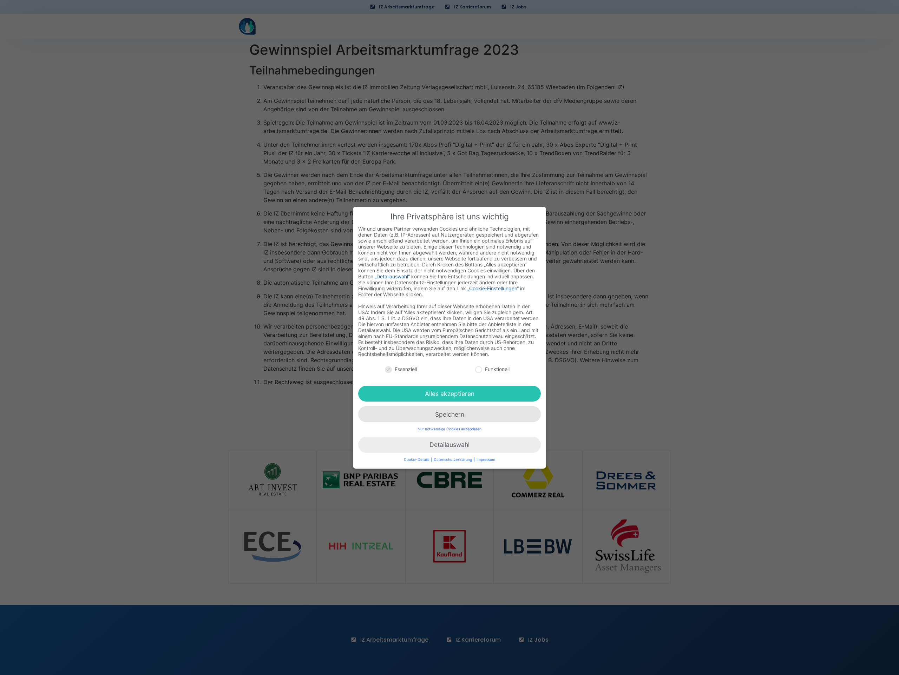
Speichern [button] (449, 414)
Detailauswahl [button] (449, 444)
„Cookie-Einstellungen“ (493, 288)
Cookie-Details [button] (417, 459)
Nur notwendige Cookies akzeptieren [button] (449, 429)
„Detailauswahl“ (392, 276)
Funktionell (497, 369)
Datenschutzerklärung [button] (453, 459)
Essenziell (406, 369)
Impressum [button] (486, 459)
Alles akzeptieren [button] (449, 393)
